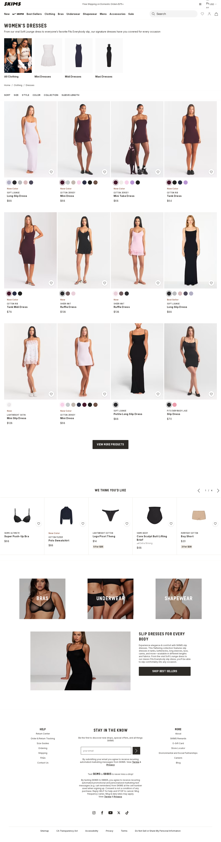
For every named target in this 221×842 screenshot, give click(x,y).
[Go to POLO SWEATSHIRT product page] (66, 515)
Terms (124, 831)
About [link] (178, 733)
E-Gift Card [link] (178, 743)
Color (37, 95)
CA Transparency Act (67, 831)
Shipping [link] (42, 753)
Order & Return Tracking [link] (43, 738)
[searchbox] (176, 14)
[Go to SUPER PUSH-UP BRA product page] (22, 515)
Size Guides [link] (43, 743)
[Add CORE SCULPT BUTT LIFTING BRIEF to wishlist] (171, 523)
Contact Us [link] (43, 762)
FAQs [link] (43, 758)
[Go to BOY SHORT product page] (199, 515)
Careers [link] (178, 758)
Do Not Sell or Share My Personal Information (158, 831)
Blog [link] (178, 762)
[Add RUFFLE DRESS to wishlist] (104, 283)
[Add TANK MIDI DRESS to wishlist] (51, 283)
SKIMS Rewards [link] (178, 738)
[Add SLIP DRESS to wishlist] (211, 394)
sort (7, 95)
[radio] (9, 182)
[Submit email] (136, 750)
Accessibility (91, 831)
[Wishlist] (202, 14)
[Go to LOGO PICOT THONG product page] (110, 515)
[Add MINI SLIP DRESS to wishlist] (51, 394)
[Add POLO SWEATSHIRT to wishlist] (83, 523)
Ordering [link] (42, 748)
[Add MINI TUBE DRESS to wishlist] (158, 172)
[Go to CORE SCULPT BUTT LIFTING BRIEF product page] (155, 515)
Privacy (109, 831)
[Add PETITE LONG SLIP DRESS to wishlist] (158, 394)
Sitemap (44, 831)
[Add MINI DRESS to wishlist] (104, 172)
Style (25, 95)
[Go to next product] (218, 490)
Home (7, 85)
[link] (42, 599)
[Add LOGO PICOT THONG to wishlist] (127, 523)
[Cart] (216, 14)
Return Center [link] (43, 733)
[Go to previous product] (199, 490)
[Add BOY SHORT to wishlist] (215, 523)
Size (16, 95)
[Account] (209, 14)
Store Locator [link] (178, 748)
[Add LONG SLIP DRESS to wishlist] (51, 172)
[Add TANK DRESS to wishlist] (211, 172)
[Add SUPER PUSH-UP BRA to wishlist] (38, 523)
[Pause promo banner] (200, 4)
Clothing (18, 85)
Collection (51, 95)
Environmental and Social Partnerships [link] (178, 753)
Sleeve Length (70, 95)
